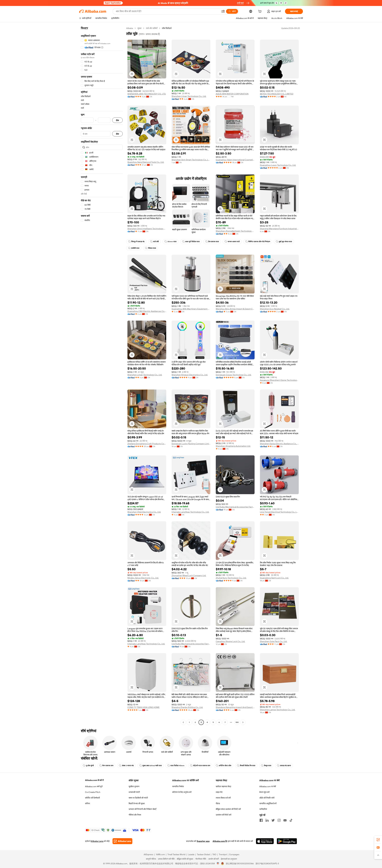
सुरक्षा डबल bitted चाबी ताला (152, 766)
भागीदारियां (263, 809)
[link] (378, 840)
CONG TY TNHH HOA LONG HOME (143, 707)
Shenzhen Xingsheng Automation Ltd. (233, 446)
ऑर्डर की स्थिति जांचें (266, 798)
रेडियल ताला (152, 248)
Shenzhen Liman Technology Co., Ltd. (189, 96)
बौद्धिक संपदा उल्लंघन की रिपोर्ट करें (228, 809)
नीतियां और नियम (135, 815)
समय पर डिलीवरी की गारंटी (138, 798)
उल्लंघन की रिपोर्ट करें (223, 815)
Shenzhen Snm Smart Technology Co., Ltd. (191, 160)
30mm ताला (172, 242)
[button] (223, 11)
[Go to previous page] (183, 722)
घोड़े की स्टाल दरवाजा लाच (201, 766)
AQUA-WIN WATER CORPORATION (232, 94)
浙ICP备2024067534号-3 (267, 863)
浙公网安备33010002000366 (240, 863)
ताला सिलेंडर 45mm (177, 766)
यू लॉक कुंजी (90, 766)
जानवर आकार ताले (234, 242)
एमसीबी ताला (135, 248)
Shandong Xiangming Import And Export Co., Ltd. (235, 707)
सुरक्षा (139, 28)
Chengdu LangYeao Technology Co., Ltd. (190, 512)
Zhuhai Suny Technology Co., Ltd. (231, 578)
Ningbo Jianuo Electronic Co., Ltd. (143, 578)
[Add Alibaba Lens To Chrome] (122, 841)
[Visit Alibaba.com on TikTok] (291, 820)
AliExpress (148, 854)
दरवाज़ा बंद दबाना (285, 766)
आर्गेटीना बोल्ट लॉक (225, 766)
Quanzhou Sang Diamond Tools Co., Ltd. (145, 162)
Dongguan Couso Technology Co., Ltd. (233, 375)
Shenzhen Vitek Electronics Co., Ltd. (144, 512)
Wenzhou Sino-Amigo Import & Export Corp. (235, 309)
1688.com (160, 854)
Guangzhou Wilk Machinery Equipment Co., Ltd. (191, 309)
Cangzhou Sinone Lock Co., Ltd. (230, 641)
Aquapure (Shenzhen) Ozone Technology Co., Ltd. (279, 380)
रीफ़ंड (218, 803)
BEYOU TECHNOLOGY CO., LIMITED (276, 94)
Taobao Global (203, 854)
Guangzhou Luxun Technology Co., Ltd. (278, 165)
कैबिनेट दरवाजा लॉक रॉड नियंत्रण (259, 242)
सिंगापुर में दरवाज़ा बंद (137, 242)
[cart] (260, 12)
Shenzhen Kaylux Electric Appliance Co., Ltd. (279, 443)
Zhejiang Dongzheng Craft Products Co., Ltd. (146, 443)
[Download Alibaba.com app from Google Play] (287, 841)
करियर (87, 803)
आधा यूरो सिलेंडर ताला (192, 242)
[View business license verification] (218, 863)
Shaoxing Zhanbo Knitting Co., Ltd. (187, 707)
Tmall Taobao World (176, 854)
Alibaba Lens (97, 841)
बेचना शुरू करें (264, 792)
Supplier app (203, 841)
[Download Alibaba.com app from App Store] (265, 841)
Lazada (191, 854)
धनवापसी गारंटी (134, 792)
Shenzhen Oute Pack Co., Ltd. (273, 641)
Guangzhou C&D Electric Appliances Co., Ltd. (146, 311)
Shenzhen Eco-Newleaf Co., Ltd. (274, 309)
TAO (214, 854)
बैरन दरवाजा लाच (107, 766)
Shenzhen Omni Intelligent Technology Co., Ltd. (146, 228)
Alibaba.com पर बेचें (267, 786)
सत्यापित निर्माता (178, 786)
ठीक (117, 120)
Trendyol (223, 854)
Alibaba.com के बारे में (94, 780)
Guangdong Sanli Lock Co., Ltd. (274, 578)
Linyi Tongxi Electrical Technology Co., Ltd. (279, 512)
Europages (234, 854)
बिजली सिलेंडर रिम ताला (247, 766)
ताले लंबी (156, 242)
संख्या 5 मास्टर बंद (128, 766)
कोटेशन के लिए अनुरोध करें (181, 792)
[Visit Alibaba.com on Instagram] (279, 820)
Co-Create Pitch (92, 792)
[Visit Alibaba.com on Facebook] (261, 820)
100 (237, 722)
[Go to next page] (243, 722)
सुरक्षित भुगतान (134, 786)
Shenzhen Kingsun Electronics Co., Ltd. (190, 375)
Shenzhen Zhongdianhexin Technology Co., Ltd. (235, 231)
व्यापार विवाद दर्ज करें (223, 798)
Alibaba (129, 28)
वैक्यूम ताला (267, 766)
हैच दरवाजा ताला (213, 242)
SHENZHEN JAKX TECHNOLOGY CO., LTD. (146, 94)
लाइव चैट (219, 792)
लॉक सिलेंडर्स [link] (166, 28)
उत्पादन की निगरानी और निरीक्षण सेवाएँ (142, 809)
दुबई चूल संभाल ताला (285, 242)
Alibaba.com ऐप (220, 841)
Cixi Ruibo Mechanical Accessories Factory (235, 507)
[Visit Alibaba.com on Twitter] (273, 820)
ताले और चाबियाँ (151, 28)
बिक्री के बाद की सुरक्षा (137, 803)
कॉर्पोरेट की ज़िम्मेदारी (92, 798)
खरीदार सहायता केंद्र (223, 786)
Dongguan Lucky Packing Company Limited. (191, 443)
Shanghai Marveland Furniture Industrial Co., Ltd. (279, 228)
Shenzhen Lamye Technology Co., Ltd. (277, 709)
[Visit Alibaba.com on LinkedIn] (267, 820)
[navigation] (102, 375)
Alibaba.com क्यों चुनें (94, 786)
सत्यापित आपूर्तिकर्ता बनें (268, 803)
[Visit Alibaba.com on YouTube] (285, 820)
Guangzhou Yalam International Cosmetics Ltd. (235, 160)
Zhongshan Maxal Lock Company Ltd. (189, 575)
